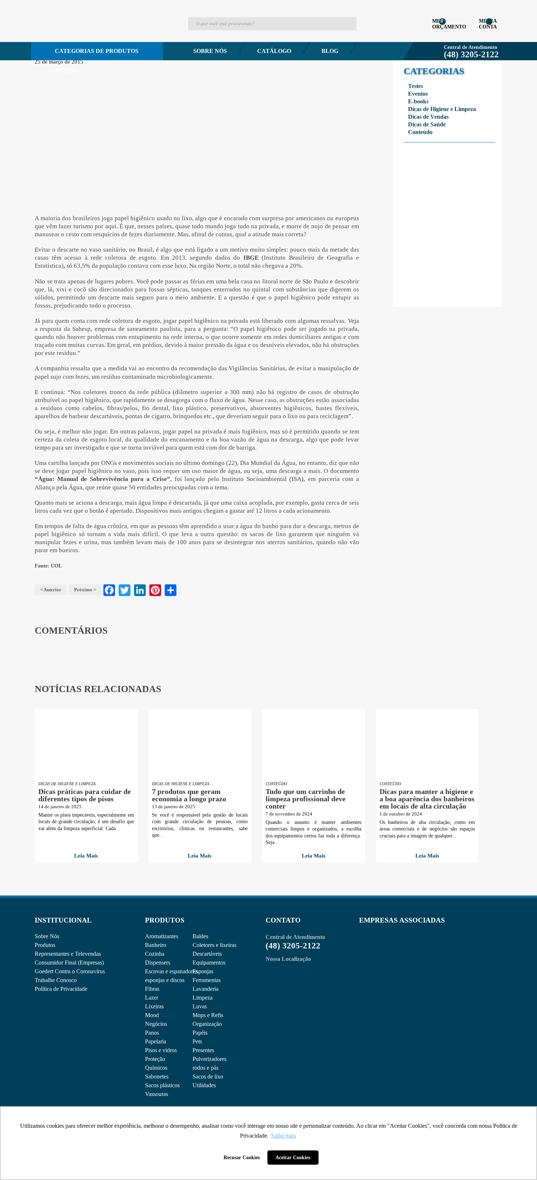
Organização (207, 1024)
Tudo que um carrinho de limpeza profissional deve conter (306, 798)
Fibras (152, 989)
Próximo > (85, 589)
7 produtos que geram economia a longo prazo (189, 795)
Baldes (200, 936)
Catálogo (274, 51)
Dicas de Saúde (427, 124)
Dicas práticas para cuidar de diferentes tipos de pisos (84, 795)
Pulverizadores (209, 1059)
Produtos (45, 945)
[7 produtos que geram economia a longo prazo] (199, 744)
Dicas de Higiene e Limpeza (442, 109)
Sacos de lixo (208, 1076)
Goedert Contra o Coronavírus (70, 971)
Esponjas (203, 971)
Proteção (155, 1059)
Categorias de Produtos (96, 51)
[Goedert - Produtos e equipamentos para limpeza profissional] (74, 35)
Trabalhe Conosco (56, 980)
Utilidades (204, 1085)
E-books (418, 101)
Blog (329, 51)
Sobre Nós (210, 51)
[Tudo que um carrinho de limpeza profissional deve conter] (313, 744)
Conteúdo (420, 132)
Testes (415, 86)
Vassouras (156, 1094)
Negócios (156, 1024)
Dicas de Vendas (428, 117)
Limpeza (203, 997)
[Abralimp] (377, 950)
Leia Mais (86, 856)
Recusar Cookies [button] (242, 1157)
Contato (64, 71)
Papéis (200, 1033)
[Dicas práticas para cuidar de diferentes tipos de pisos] (86, 744)
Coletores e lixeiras (214, 945)
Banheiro (155, 945)
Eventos (418, 94)
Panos (152, 1033)
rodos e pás (205, 1068)
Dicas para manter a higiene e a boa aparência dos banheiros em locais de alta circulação (427, 798)
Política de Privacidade (61, 989)
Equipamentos (209, 962)
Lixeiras (154, 1006)
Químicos (156, 1068)
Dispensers (157, 962)
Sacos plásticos (162, 1085)
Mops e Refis (208, 1015)
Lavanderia (205, 989)
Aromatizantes (161, 936)
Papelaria (155, 1041)
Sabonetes (156, 1076)
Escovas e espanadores (171, 971)
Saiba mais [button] (283, 1136)
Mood (152, 1015)
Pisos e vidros (161, 1050)
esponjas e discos (164, 980)
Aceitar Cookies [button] (292, 1157)
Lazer (151, 997)
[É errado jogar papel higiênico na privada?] (197, 136)
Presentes (203, 1050)
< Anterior (50, 589)
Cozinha (154, 954)
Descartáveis (207, 954)
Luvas (200, 1006)
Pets (197, 1041)
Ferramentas (207, 980)
